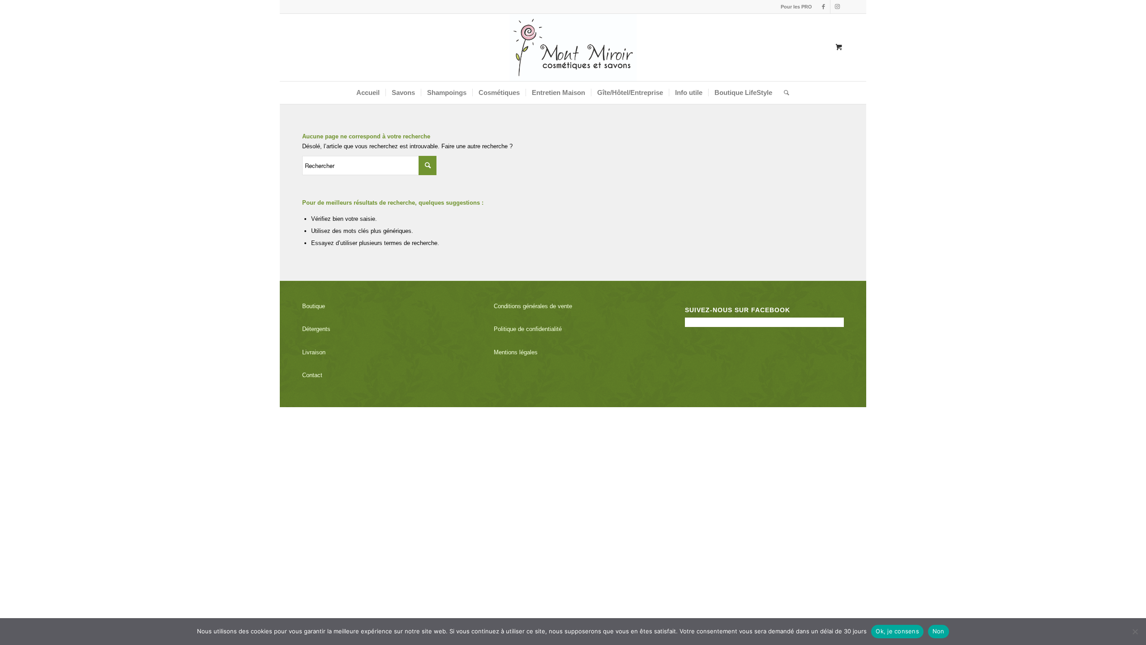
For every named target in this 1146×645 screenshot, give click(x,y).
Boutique (313, 306)
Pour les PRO (796, 6)
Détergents (316, 329)
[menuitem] (794, 6)
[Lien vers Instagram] (837, 6)
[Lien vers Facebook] (823, 6)
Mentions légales (516, 352)
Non (938, 631)
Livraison (313, 352)
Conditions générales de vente (533, 306)
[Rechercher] (783, 93)
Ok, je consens (897, 631)
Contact (312, 375)
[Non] (1134, 631)
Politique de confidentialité (528, 329)
